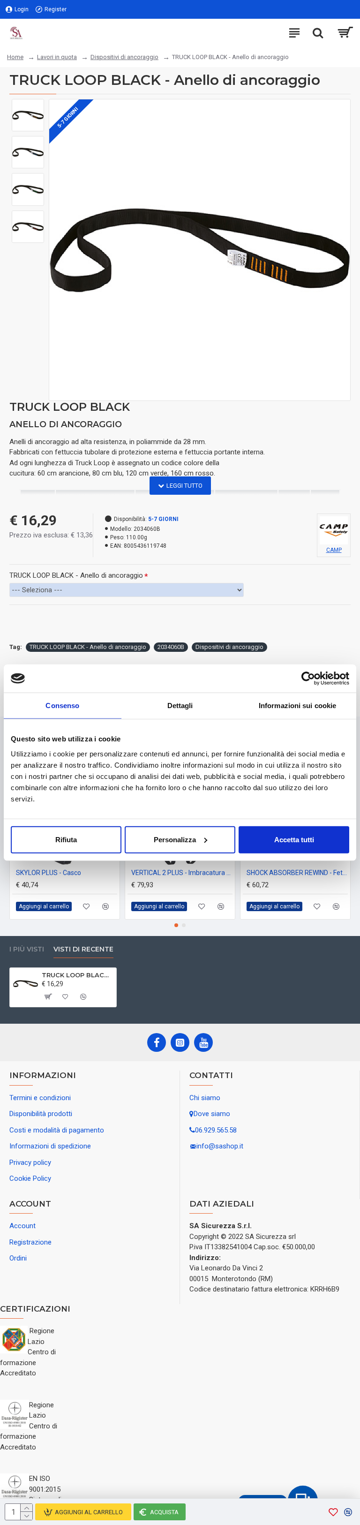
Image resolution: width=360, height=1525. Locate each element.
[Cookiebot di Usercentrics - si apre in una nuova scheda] (308, 679)
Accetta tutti (294, 839)
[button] (176, 925)
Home (15, 56)
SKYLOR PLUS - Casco (48, 872)
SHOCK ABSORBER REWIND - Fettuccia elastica (297, 872)
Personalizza (175, 839)
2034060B (171, 646)
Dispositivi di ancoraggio (124, 56)
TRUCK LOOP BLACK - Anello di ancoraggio (76, 575)
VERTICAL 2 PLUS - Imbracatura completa (181, 872)
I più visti (26, 949)
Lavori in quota (57, 56)
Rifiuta (66, 839)
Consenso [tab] (62, 706)
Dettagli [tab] (180, 706)
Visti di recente (83, 949)
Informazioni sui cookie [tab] (297, 706)
